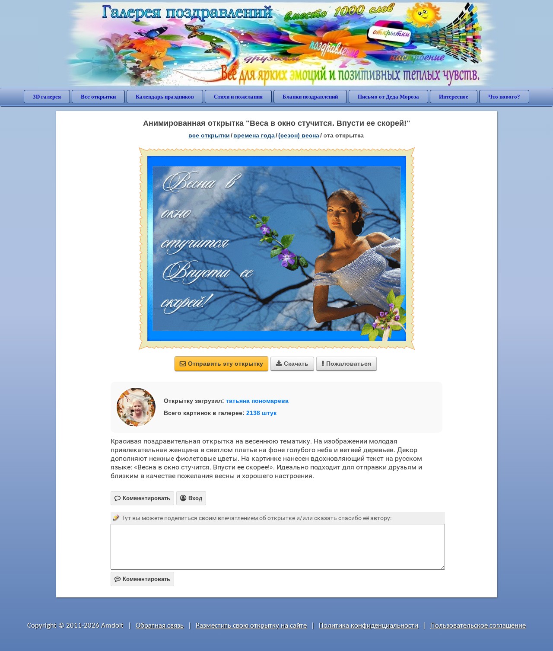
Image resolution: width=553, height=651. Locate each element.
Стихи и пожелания (238, 96)
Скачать (292, 363)
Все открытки (98, 96)
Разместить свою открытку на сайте (251, 625)
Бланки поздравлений (310, 96)
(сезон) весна (298, 135)
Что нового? (504, 96)
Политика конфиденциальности (368, 625)
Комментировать (142, 579)
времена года (254, 135)
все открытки (209, 135)
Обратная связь (160, 625)
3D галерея (47, 96)
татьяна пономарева (257, 400)
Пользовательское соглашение (478, 625)
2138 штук (261, 412)
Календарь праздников (165, 96)
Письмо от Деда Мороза (388, 96)
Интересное (453, 96)
